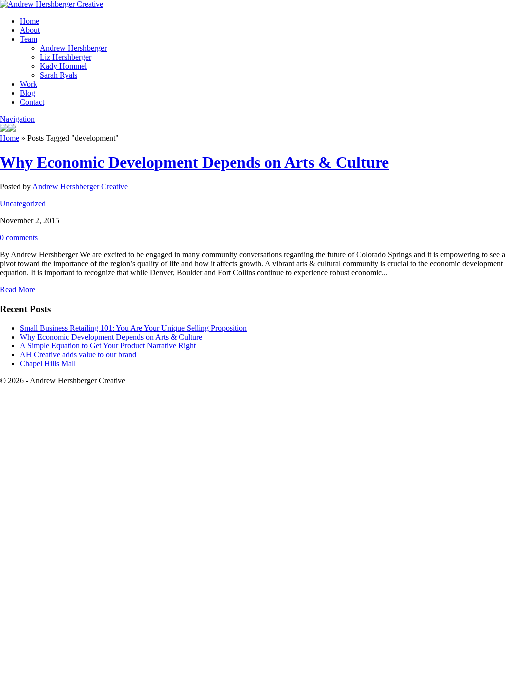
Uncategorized (23, 203)
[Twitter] (4, 129)
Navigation (17, 119)
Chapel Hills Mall (48, 363)
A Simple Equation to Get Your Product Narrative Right (108, 345)
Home (29, 21)
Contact (32, 102)
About (30, 30)
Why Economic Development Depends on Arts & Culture (194, 162)
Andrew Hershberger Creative (80, 186)
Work (28, 84)
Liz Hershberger (65, 57)
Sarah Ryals (58, 75)
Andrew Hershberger (73, 48)
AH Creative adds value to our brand (78, 354)
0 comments (19, 237)
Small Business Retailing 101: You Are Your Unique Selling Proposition (133, 328)
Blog (27, 93)
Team (28, 39)
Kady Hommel (63, 66)
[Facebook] (12, 129)
